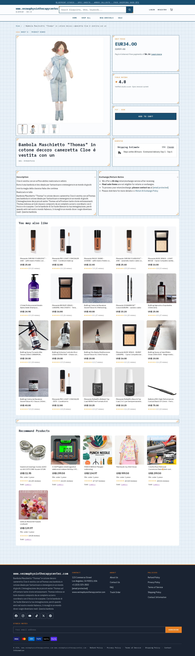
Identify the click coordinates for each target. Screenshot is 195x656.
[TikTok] (37, 616)
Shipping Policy (154, 592)
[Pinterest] (50, 616)
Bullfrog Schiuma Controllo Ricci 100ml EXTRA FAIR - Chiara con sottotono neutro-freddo (64, 353)
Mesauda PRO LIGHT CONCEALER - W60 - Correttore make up (65, 259)
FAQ (111, 587)
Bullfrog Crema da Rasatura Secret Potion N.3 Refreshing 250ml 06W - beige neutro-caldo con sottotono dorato (96, 306)
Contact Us (115, 582)
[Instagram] (23, 616)
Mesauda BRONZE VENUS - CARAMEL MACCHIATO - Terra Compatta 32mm (64, 306)
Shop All (86, 18)
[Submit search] (129, 10)
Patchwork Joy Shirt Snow (126, 467)
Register (162, 10)
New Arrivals (106, 18)
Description (22, 177)
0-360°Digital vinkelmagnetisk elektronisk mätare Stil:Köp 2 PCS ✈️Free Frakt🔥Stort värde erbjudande (65, 468)
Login (152, 10)
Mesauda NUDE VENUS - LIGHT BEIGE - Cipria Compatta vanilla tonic (160, 259)
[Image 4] (54, 129)
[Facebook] (16, 616)
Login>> (28, 484)
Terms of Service (155, 587)
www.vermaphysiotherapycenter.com (40, 10)
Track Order (115, 592)
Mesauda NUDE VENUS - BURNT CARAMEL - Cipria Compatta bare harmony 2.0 (129, 353)
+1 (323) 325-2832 (80, 584)
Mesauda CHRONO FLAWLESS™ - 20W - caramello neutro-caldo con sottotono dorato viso (129, 259)
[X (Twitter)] (43, 616)
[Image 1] (22, 129)
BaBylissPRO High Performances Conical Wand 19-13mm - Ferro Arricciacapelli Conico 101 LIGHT (161, 400)
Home (75, 18)
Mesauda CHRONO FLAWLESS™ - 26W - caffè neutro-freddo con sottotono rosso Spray (33, 259)
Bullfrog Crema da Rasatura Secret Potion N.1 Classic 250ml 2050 (32, 400)
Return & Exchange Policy (147, 191)
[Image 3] (44, 129)
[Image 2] (33, 129)
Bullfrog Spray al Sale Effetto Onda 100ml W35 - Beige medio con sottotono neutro (160, 353)
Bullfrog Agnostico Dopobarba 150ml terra (160, 306)
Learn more (156, 54)
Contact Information (157, 597)
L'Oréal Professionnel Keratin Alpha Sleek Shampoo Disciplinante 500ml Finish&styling (31, 306)
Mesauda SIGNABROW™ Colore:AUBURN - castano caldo (128, 306)
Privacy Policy (154, 582)
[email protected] (160, 187)
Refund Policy (154, 577)
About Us (114, 577)
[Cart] (171, 10)
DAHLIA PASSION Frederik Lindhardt (30, 523)
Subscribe (173, 630)
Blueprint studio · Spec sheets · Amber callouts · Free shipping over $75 (97, 2)
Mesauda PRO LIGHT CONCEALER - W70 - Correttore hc (65, 400)
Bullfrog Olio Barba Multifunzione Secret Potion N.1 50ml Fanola (97, 353)
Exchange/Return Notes (111, 177)
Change (170, 147)
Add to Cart (145, 116)
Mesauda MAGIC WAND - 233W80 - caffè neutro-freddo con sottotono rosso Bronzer (97, 259)
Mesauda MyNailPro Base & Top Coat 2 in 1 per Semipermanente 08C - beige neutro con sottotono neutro (129, 400)
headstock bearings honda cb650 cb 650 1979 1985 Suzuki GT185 (33, 468)
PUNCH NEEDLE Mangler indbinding (93, 468)
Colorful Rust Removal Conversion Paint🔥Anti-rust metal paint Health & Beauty (159, 468)
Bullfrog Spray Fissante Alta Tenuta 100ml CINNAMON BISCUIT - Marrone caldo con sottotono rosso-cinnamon (31, 353)
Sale (120, 18)
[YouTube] (30, 616)
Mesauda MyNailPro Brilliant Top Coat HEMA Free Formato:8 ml (96, 400)
